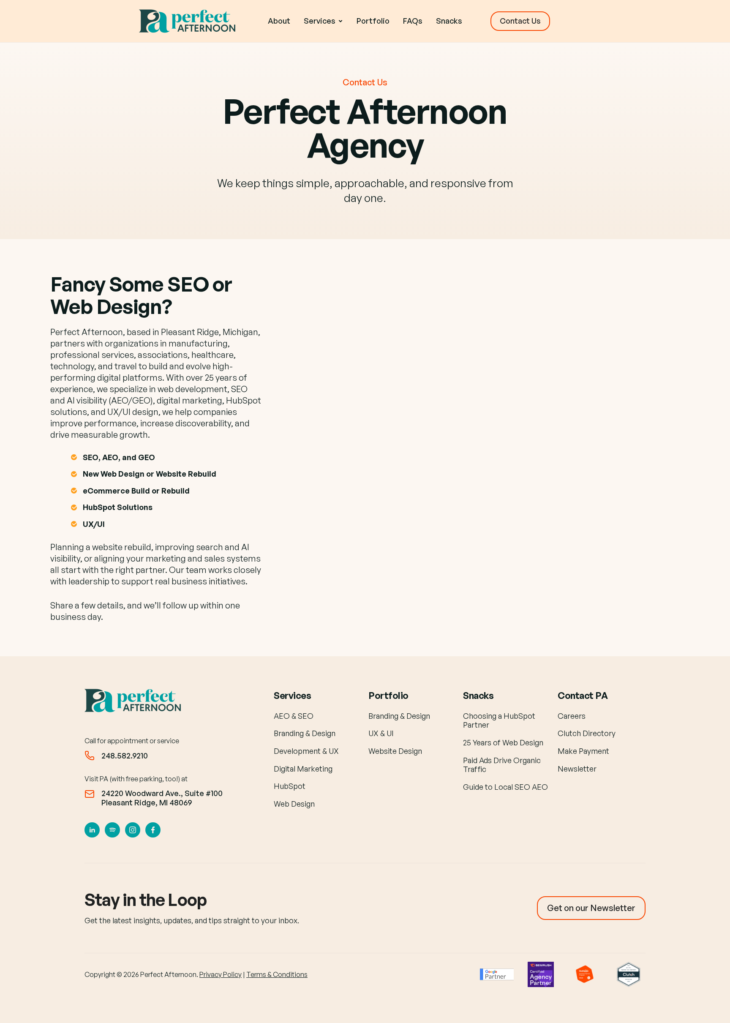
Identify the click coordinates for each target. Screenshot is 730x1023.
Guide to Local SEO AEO (505, 786)
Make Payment (583, 751)
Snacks (449, 20)
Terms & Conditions (277, 974)
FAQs (412, 20)
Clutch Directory (587, 733)
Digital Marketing (303, 768)
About (279, 20)
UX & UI (381, 733)
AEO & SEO (293, 715)
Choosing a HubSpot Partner (499, 720)
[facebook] (153, 829)
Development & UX (306, 751)
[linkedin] (92, 829)
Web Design (294, 803)
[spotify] (112, 829)
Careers (572, 715)
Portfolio (373, 20)
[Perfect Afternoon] (189, 21)
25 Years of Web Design (503, 742)
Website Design (395, 751)
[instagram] (132, 829)
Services (292, 695)
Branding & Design (304, 733)
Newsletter (577, 768)
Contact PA (583, 695)
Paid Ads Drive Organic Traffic (502, 765)
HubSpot (289, 786)
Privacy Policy (220, 974)
